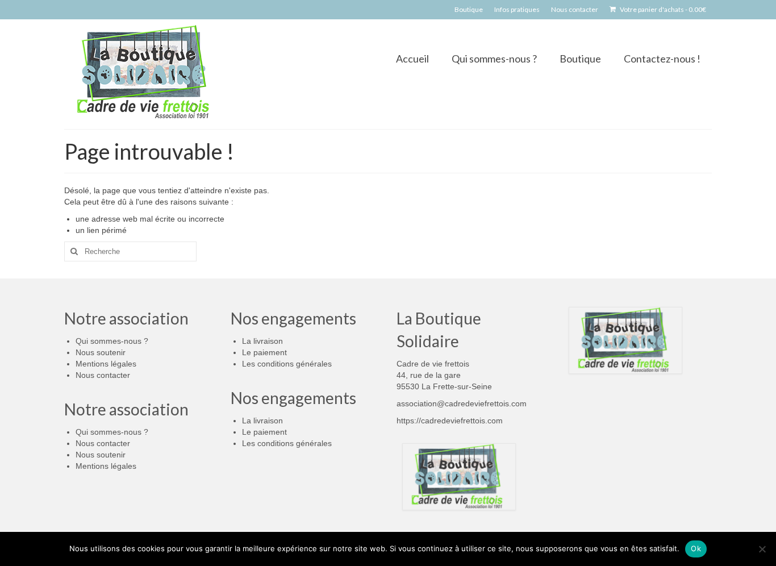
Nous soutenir (101, 352)
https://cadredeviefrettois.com (450, 420)
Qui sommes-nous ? (112, 341)
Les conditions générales (287, 363)
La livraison (262, 341)
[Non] (761, 549)
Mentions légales (106, 363)
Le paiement (264, 352)
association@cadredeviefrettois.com (462, 403)
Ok (696, 548)
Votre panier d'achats (662, 9)
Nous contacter (103, 375)
